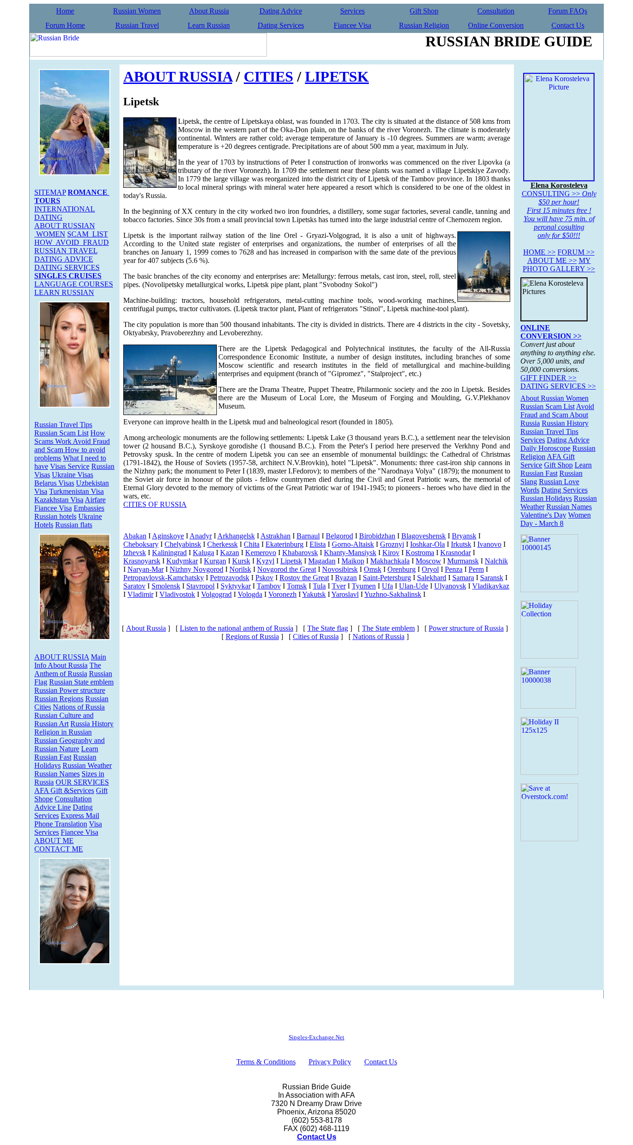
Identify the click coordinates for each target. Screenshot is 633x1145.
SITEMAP (50, 192)
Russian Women (137, 11)
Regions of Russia (252, 636)
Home (65, 11)
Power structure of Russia (466, 628)
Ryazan (346, 578)
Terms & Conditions (266, 1062)
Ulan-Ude (413, 586)
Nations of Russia (79, 707)
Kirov (390, 553)
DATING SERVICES (67, 267)
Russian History (565, 423)
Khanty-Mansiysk (350, 553)
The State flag (327, 628)
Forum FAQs (567, 11)
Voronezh (282, 594)
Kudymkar (182, 561)
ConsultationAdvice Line (63, 803)
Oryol (430, 569)
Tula (319, 586)
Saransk (491, 578)
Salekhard (431, 578)
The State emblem (388, 628)
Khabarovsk (300, 553)
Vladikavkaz (490, 586)
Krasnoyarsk (141, 561)
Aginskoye (168, 536)
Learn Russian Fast (66, 753)
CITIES (268, 76)
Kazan (229, 553)
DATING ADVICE (63, 259)
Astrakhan (275, 536)
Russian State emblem (81, 682)
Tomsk (297, 586)
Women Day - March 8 (555, 519)
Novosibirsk (340, 569)
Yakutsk (314, 594)
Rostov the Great (304, 578)
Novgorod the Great (286, 569)
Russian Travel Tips (63, 425)
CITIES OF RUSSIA (155, 504)
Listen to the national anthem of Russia (236, 628)
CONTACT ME (58, 849)
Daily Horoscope (545, 448)
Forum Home (65, 25)
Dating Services (281, 25)
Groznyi (392, 544)
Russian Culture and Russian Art (64, 719)
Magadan (321, 561)
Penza (453, 569)
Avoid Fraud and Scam (557, 411)
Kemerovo (260, 553)
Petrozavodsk (229, 578)
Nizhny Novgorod (196, 569)
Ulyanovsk (450, 586)
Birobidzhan (377, 536)
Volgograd (216, 594)
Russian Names (57, 774)
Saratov (134, 586)
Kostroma (419, 553)
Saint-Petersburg (387, 578)
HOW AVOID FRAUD (71, 242)
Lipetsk (291, 561)
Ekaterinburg (285, 544)
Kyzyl (265, 561)
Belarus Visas (54, 483)
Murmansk (463, 561)
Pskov (264, 578)
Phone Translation (60, 824)
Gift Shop (424, 11)
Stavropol (200, 586)
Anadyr (201, 536)
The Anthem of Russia (67, 669)
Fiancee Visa (352, 25)
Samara (463, 578)
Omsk (372, 569)
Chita (252, 544)
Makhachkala (390, 561)
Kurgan (215, 561)
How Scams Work (69, 437)
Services (352, 11)
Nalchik (496, 561)
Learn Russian (209, 25)
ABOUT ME (54, 840)
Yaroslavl (345, 594)
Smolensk (166, 586)
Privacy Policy (330, 1062)
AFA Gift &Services (64, 790)
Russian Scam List (61, 433)
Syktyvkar (236, 586)
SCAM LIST (87, 234)
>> (539, 252)
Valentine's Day (543, 515)
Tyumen (364, 586)
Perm (476, 569)
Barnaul (308, 536)
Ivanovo (489, 544)
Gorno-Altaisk (353, 544)
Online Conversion (496, 25)
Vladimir (140, 594)
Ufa (387, 586)
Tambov (269, 586)
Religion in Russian (63, 732)
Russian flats (73, 525)
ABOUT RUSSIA (61, 657)
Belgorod (339, 536)
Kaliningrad (169, 553)
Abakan (134, 536)
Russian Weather (87, 765)
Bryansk (464, 536)
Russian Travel (137, 25)
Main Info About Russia (70, 661)
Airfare (95, 500)
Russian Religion (424, 25)
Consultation (495, 11)
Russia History (92, 724)
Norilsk (240, 569)
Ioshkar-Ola (427, 544)
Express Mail (80, 815)
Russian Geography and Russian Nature (69, 744)
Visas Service (69, 466)
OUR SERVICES (82, 782)
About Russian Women (554, 398)
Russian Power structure (69, 690)
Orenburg (401, 569)
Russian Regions (58, 699)
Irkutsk (461, 544)
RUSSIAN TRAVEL (65, 251)
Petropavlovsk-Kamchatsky (163, 578)
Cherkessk (222, 544)
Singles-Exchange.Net (316, 1037)
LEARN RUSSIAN (64, 292)
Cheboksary (140, 544)
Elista (318, 544)
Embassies (89, 508)
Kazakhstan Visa (58, 500)
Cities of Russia (316, 636)
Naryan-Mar (145, 569)
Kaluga (203, 553)
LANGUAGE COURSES (73, 284)
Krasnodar (455, 553)
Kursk (241, 561)
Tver (339, 586)
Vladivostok (177, 594)
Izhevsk (134, 553)
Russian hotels (55, 516)
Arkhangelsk (236, 536)
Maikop (353, 561)
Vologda (250, 594)
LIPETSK (337, 76)
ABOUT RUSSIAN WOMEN (64, 230)
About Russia (209, 11)
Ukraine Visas (72, 475)
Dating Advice (281, 11)
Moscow (428, 561)
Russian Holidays (546, 498)
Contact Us (567, 25)
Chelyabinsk (183, 544)
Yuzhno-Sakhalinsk (392, 594)
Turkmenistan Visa (76, 491)
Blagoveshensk (423, 536)
